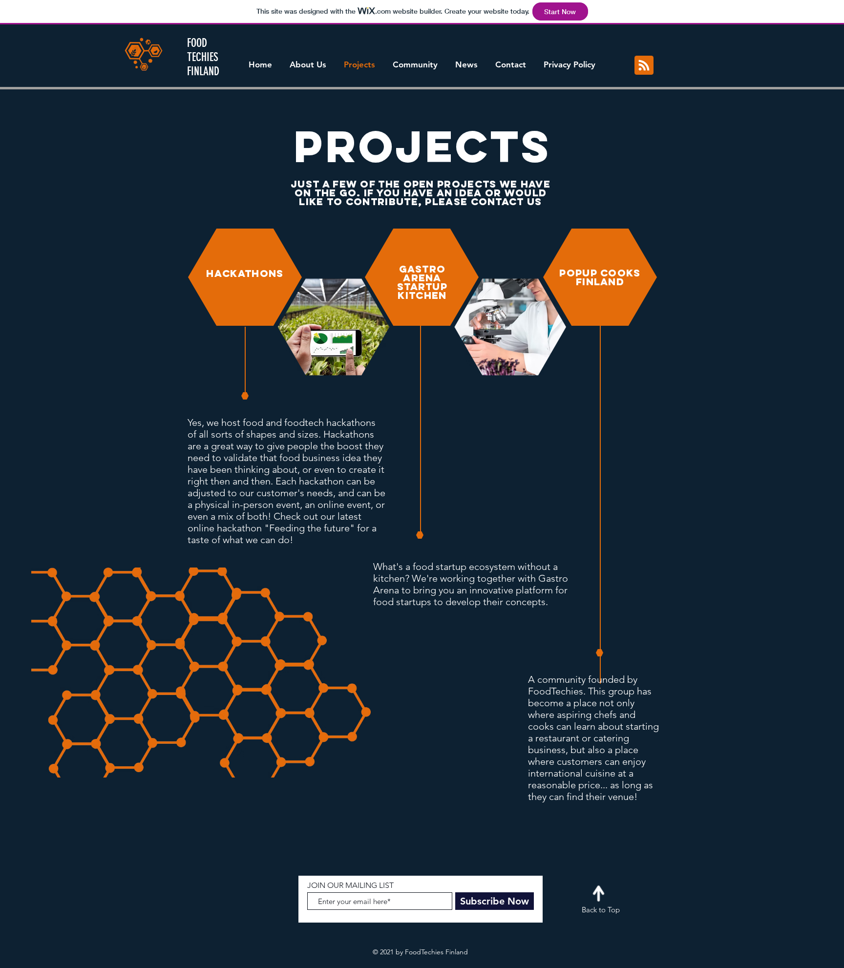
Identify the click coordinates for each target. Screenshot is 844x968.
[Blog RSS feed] (644, 66)
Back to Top (601, 909)
